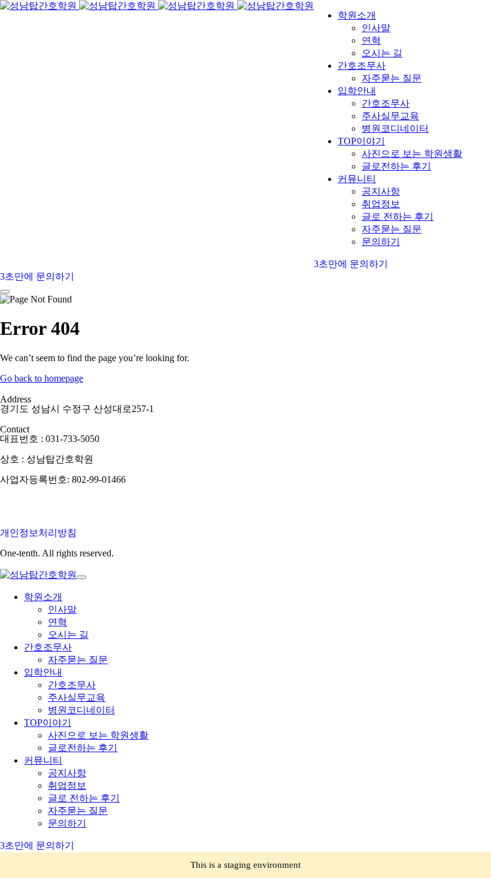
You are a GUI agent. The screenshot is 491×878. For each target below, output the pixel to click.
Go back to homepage (41, 378)
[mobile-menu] (5, 291)
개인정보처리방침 (38, 533)
